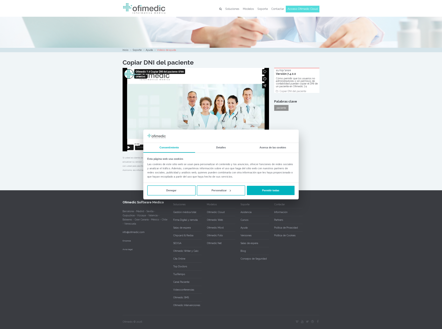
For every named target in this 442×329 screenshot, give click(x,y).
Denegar (171, 190)
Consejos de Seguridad (254, 258)
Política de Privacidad (286, 227)
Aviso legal (128, 249)
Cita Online (179, 258)
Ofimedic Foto (215, 235)
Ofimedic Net (214, 243)
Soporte (262, 9)
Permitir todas (270, 190)
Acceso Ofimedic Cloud (302, 9)
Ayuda (149, 50)
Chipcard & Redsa (183, 235)
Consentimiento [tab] (169, 147)
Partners (278, 220)
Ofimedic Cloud (216, 212)
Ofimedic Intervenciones (186, 305)
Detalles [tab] (221, 147)
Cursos (244, 220)
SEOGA (177, 243)
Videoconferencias (183, 289)
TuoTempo (179, 274)
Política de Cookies (285, 235)
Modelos (248, 9)
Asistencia (246, 212)
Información (280, 212)
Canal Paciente (181, 282)
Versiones (246, 235)
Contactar (277, 9)
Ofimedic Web (215, 220)
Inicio (125, 50)
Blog (243, 251)
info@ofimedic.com (134, 232)
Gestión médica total (184, 212)
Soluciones (232, 9)
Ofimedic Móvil (215, 227)
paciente (281, 108)
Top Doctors (180, 266)
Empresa (127, 241)
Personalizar (219, 190)
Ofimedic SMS (181, 297)
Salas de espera (182, 227)
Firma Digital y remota (185, 220)
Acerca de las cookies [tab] (273, 147)
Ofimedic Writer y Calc (186, 251)
